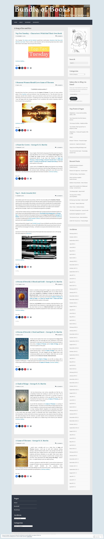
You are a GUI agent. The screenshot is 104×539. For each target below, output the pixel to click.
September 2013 (74, 389)
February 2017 (73, 289)
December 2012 (73, 417)
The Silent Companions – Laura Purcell (79, 210)
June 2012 (72, 438)
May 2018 (72, 250)
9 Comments (60, 85)
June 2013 (72, 400)
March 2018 (72, 257)
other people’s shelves (34, 218)
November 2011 (73, 462)
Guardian (24, 94)
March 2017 (72, 285)
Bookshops (36, 22)
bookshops (59, 216)
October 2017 (73, 268)
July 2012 (72, 434)
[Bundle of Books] (52, 16)
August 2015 (72, 344)
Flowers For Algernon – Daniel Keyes (78, 170)
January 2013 (73, 414)
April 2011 (72, 486)
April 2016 (72, 320)
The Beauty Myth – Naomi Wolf (77, 191)
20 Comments (59, 386)
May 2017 (72, 282)
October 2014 (73, 351)
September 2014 (74, 355)
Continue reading (20, 61)
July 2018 (72, 244)
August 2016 (72, 306)
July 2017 (72, 275)
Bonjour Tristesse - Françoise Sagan (78, 140)
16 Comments (59, 195)
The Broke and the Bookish (29, 40)
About (21, 22)
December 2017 (73, 264)
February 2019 (73, 233)
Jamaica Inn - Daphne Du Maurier (78, 144)
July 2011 (72, 476)
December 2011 (73, 459)
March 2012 (72, 448)
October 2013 (73, 386)
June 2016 (72, 313)
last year (29, 233)
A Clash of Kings (49, 350)
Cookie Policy (29, 536)
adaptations (30, 220)
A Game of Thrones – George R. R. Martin (31, 441)
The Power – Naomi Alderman (77, 203)
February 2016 (73, 327)
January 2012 (73, 455)
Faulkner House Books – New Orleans (79, 182)
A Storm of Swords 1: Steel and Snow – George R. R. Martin (38, 332)
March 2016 (72, 323)
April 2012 (72, 445)
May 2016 (72, 316)
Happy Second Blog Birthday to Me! (78, 147)
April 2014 (72, 365)
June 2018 (72, 247)
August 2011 (72, 473)
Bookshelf (28, 22)
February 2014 (73, 372)
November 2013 (73, 382)
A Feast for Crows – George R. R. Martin (31, 145)
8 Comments (60, 334)
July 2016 (72, 309)
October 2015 (73, 337)
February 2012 (73, 452)
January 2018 (73, 261)
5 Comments (60, 284)
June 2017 (72, 278)
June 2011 (72, 479)
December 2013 (73, 379)
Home (15, 22)
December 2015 (73, 334)
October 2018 (73, 237)
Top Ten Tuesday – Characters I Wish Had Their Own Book (38, 33)
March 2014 (72, 368)
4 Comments (60, 36)
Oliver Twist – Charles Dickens (77, 207)
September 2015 (74, 341)
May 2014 (72, 361)
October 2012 (73, 424)
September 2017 (74, 271)
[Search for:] (79, 63)
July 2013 (72, 396)
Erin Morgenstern (50, 213)
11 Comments (59, 147)
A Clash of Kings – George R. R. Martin (30, 384)
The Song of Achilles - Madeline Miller (79, 123)
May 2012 (72, 441)
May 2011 (72, 483)
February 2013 (73, 410)
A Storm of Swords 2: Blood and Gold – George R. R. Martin (38, 282)
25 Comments (59, 443)
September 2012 (74, 427)
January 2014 (73, 375)
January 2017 (73, 292)
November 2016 (73, 299)
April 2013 (72, 403)
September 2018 (74, 240)
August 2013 (72, 393)
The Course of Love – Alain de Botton (79, 217)
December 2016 (73, 296)
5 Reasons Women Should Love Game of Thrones (34, 82)
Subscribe (73, 98)
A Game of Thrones (56, 296)
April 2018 (72, 254)
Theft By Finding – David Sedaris (77, 174)
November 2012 (73, 420)
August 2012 (72, 431)
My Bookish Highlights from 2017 (77, 213)
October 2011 (73, 466)
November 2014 (73, 348)
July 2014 (72, 358)
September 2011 (74, 469)
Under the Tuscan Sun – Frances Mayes (79, 220)
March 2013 (72, 407)
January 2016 (73, 330)
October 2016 (73, 303)
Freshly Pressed (36, 223)
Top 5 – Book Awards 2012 (25, 193)
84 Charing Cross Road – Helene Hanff (79, 200)
